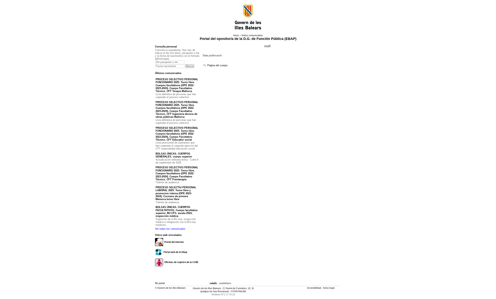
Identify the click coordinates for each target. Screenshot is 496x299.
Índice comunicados (252, 35)
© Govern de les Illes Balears (170, 288)
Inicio (236, 35)
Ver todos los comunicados (170, 228)
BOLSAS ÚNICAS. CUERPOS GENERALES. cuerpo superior (174, 155)
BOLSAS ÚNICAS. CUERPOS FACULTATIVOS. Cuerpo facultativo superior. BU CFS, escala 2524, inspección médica (177, 211)
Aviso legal (329, 288)
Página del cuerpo (217, 65)
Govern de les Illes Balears (207, 288)
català (213, 283)
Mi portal (160, 283)
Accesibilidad (314, 288)
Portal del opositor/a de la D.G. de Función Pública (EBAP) (248, 39)
